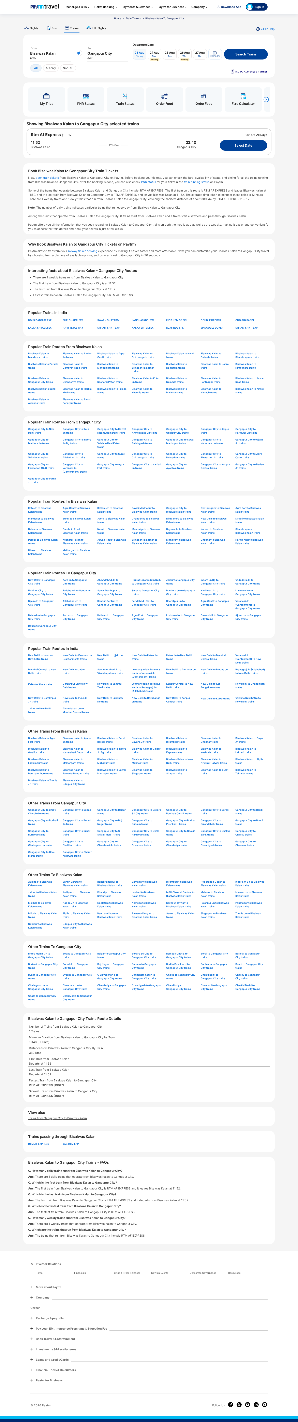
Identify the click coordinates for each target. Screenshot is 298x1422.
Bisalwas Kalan (40, 147)
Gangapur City (186, 147)
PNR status (149, 182)
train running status (197, 182)
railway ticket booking (82, 251)
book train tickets (48, 177)
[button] (215, 54)
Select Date (243, 145)
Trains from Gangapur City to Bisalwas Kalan (57, 1118)
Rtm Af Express (46, 134)
